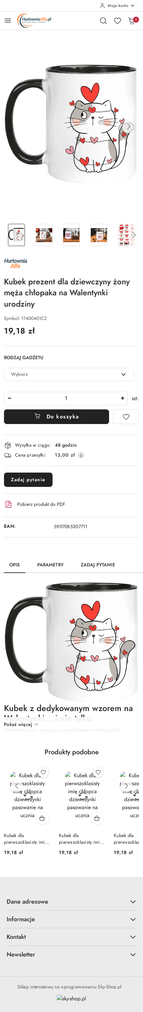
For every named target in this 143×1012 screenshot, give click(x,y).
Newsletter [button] (21, 954)
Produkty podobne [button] (72, 752)
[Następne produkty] (126, 786)
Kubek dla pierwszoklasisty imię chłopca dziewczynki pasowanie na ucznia (26, 838)
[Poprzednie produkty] (17, 786)
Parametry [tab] (50, 564)
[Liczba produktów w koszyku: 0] (131, 20)
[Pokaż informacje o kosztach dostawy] (81, 455)
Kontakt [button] (16, 937)
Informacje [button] (21, 919)
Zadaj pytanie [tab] (98, 564)
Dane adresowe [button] (27, 901)
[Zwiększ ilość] (122, 398)
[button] (129, 127)
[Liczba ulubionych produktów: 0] (117, 20)
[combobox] (69, 374)
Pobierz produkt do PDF (41, 504)
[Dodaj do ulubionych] (126, 416)
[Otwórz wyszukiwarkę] (103, 20)
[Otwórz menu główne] (8, 20)
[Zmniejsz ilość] (9, 398)
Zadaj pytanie (28, 479)
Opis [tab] (14, 564)
